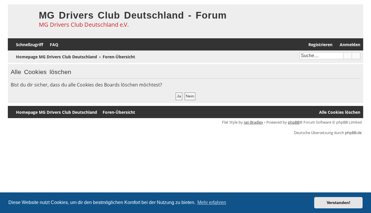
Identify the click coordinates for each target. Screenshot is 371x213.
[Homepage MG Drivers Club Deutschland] (21, 19)
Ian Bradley (253, 122)
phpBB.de (353, 132)
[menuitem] (51, 44)
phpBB (293, 122)
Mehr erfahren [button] (211, 202)
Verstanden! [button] (338, 202)
